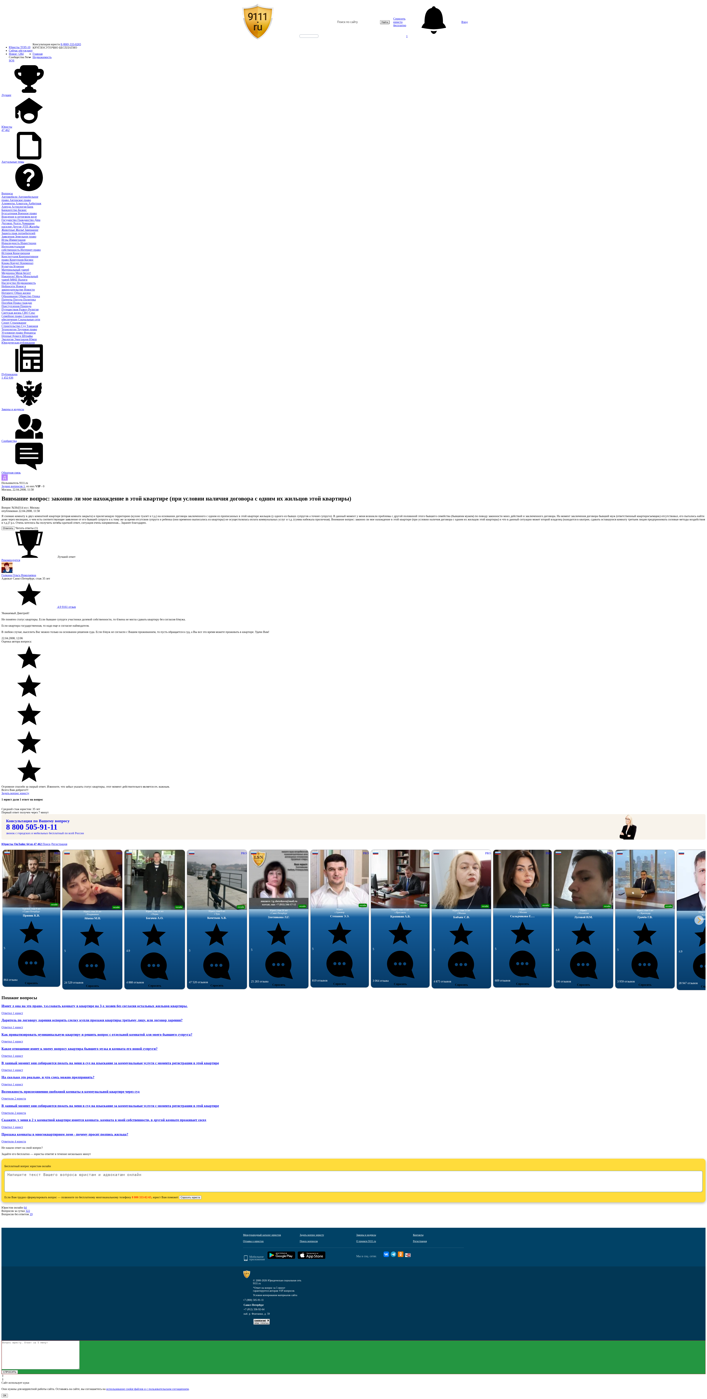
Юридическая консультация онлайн (305, 39)
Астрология (19, 206)
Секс (32, 312)
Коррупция (17, 259)
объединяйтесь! (309, 36)
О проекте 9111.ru (366, 1241)
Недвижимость (26, 283)
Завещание (31, 229)
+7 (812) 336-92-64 (254, 1309)
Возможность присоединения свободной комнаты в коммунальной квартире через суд (70, 1091)
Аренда (6, 206)
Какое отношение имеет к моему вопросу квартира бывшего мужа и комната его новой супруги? (79, 1049)
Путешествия (10, 309)
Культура (7, 266)
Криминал (26, 263)
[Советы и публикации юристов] (257, 22)
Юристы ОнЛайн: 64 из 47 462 (22, 844)
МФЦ (14, 279)
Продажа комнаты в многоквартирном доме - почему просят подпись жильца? (64, 1134)
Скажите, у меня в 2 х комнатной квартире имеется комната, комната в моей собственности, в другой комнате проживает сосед (103, 1120)
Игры (5, 239)
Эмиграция (21, 339)
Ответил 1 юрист (12, 1013)
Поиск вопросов (309, 1241)
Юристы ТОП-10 (19, 47)
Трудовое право (27, 329)
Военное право (27, 213)
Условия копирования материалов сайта (275, 1295)
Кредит (15, 263)
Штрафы (27, 336)
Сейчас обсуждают (21, 50)
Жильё (20, 229)
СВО (25, 312)
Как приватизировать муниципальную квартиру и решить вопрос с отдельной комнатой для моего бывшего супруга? (96, 1034)
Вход (464, 22)
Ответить (8, 528)
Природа (25, 306)
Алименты (8, 203)
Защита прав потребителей (18, 233)
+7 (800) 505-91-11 (253, 1300)
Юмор (33, 339)
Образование (10, 296)
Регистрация (59, 844)
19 (31, 1214)
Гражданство (25, 220)
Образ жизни (22, 292)
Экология (7, 339)
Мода (19, 276)
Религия (33, 309)
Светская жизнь (11, 312)
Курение (18, 266)
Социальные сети (29, 319)
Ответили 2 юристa (13, 1098)
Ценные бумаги (11, 336)
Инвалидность (10, 243)
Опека (36, 296)
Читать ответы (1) (26, 528)
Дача (37, 220)
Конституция (10, 256)
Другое (17, 226)
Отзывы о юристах (253, 1241)
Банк (30, 206)
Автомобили (9, 196)
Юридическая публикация (18, 342)
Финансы (30, 332)
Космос (29, 259)
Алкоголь (22, 203)
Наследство (9, 283)
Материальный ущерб (15, 269)
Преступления (10, 306)
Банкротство (9, 210)
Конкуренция (21, 253)
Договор (7, 223)
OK (4, 1395)
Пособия (7, 302)
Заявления (8, 236)
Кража (5, 263)
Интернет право (30, 249)
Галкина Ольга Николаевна (18, 575)
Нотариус (7, 292)
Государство (9, 220)
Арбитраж (34, 203)
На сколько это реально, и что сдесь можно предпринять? (47, 1077)
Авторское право (20, 200)
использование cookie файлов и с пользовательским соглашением (147, 1389)
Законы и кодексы (366, 1235)
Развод (23, 309)
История (7, 253)
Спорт (5, 322)
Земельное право (25, 236)
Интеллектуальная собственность (13, 248)
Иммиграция (17, 239)
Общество (25, 296)
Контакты (418, 1235)
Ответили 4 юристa (13, 1141)
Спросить (31, 983)
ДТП (25, 226)
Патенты (7, 299)
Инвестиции (28, 243)
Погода (18, 299)
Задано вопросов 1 (13, 486)
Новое (16, 53)
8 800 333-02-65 (141, 1197)
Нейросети (8, 286)
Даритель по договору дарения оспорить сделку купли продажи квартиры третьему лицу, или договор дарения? (92, 1020)
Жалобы (34, 226)
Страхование (18, 322)
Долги (17, 223)
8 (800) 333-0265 (71, 44)
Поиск (47, 844)
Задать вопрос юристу (15, 793)
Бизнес (22, 210)
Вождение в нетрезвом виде (19, 216)
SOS (11, 60)
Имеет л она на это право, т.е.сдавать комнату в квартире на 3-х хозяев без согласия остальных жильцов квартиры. (94, 1006)
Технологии (9, 329)
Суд (24, 326)
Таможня (32, 326)
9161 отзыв (66, 606)
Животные (8, 229)
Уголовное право (12, 332)
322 (28, 1210)
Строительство (11, 326)
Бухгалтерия (9, 213)
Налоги (22, 279)
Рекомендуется (10, 560)
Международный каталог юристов (262, 1235)
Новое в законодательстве (13, 288)
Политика (29, 299)
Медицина (8, 273)
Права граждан (22, 302)
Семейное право (12, 316)
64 (25, 1207)
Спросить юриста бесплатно (399, 22)
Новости (29, 289)
